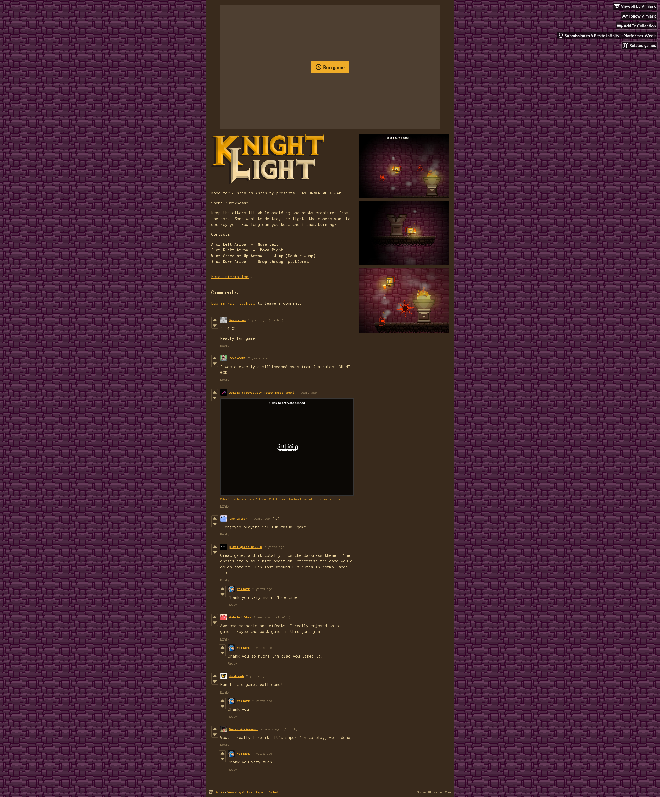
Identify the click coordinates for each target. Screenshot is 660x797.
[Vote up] (215, 320)
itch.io (219, 792)
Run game (334, 67)
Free (448, 792)
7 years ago (307, 392)
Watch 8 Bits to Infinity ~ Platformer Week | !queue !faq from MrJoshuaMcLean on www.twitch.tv (280, 499)
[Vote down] (215, 325)
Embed (273, 792)
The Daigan (238, 518)
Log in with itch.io (233, 303)
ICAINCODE (237, 358)
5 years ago (258, 358)
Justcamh (236, 676)
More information (230, 277)
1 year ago (257, 320)
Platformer (435, 792)
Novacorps (237, 320)
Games (421, 792)
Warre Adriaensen (243, 729)
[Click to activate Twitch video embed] (287, 447)
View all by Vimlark (239, 792)
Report (260, 792)
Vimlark (243, 589)
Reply (224, 345)
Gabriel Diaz (240, 617)
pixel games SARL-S (245, 547)
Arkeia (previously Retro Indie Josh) (261, 392)
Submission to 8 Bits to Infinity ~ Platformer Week (610, 35)
